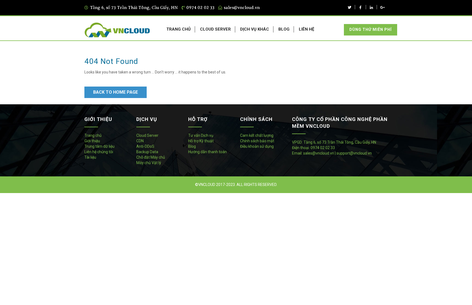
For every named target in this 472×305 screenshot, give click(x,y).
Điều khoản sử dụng (257, 146)
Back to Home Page (115, 92)
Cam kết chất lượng (256, 135)
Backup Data (147, 152)
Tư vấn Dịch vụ (200, 135)
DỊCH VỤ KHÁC (254, 29)
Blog (192, 146)
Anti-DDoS (145, 146)
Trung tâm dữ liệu (99, 146)
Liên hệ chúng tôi (98, 152)
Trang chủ (93, 135)
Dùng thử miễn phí (370, 29)
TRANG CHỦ (178, 29)
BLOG (284, 29)
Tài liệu (90, 157)
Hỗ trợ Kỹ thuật (201, 141)
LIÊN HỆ (306, 29)
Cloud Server (147, 135)
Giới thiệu (92, 141)
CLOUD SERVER (215, 29)
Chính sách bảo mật (257, 141)
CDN (140, 141)
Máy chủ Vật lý (148, 163)
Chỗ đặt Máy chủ (150, 157)
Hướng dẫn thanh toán (207, 152)
